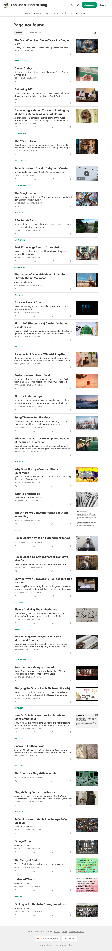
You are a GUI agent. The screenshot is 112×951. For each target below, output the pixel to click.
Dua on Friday (23, 68)
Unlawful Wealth (24, 879)
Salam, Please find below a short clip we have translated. (41, 564)
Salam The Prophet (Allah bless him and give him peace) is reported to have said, (41, 252)
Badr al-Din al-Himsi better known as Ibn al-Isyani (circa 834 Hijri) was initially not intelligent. (42, 225)
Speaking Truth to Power (29, 746)
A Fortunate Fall (24, 220)
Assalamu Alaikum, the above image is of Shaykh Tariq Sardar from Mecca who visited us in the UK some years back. (43, 797)
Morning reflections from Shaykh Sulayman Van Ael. (39, 172)
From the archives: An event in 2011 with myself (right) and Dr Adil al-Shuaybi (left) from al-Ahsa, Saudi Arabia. (42, 94)
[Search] (72, 5)
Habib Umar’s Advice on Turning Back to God (42, 537)
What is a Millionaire (27, 493)
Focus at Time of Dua (27, 302)
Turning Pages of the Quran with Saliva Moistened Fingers (38, 638)
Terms (64, 931)
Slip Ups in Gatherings (28, 396)
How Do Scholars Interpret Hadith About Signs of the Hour (39, 717)
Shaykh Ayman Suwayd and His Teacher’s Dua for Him (43, 580)
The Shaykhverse (25, 193)
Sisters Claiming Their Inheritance (35, 609)
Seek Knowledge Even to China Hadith (38, 247)
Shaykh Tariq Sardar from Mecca (34, 792)
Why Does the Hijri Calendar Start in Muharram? (36, 471)
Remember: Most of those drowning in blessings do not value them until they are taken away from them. (40, 422)
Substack (42, 945)
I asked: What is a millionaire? (28, 497)
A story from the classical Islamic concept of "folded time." (41, 47)
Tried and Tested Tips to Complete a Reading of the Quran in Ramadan (42, 440)
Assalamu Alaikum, (23, 826)
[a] (86, 173)
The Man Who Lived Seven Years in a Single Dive (41, 42)
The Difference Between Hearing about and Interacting (41, 514)
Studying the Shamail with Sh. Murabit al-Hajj (42, 688)
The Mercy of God (25, 860)
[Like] (16, 54)
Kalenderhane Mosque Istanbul (34, 667)
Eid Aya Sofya (23, 841)
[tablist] (28, 32)
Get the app (69, 938)
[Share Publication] (78, 5)
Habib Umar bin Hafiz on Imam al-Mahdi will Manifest (41, 558)
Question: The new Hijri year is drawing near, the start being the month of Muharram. (42, 478)
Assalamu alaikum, (23, 281)
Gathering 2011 (23, 89)
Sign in (103, 5)
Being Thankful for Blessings (32, 417)
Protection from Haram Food (32, 375)
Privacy (57, 931)
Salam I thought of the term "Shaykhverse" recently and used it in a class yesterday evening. (43, 198)
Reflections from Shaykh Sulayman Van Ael (41, 168)
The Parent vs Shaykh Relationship (36, 773)
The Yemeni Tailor (25, 141)
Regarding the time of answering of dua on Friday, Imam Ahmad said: (41, 73)
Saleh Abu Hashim (28, 51)
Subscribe (89, 5)
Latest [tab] (19, 32)
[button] (28, 13)
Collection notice (76, 931)
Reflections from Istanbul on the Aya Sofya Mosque (41, 821)
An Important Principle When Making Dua (40, 354)
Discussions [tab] (35, 32)
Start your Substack (48, 938)
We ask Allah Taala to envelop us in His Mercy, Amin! (39, 864)
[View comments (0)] (34, 54)
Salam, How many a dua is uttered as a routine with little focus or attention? (41, 307)
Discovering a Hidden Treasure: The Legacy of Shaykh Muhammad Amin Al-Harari (41, 112)
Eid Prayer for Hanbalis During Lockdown (40, 904)
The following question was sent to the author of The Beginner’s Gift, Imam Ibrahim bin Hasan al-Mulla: (39, 614)
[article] (56, 47)
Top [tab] (26, 32)
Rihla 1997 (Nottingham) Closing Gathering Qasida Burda (41, 325)
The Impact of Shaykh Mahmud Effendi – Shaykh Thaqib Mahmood (39, 276)
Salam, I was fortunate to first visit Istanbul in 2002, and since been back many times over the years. (40, 672)
